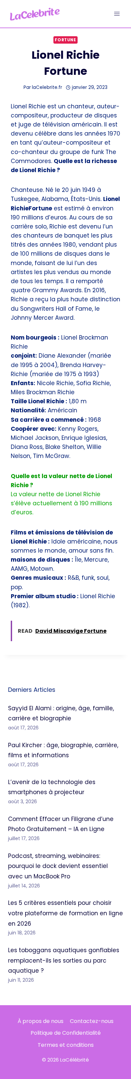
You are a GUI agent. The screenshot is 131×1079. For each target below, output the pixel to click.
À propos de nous (40, 1021)
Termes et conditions (66, 1045)
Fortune (65, 40)
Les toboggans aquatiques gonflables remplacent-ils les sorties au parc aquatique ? (63, 960)
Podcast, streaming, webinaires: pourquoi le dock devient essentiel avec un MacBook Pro (58, 866)
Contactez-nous (92, 1021)
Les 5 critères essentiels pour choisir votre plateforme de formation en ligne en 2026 (65, 913)
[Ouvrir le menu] (117, 13)
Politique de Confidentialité (66, 1033)
